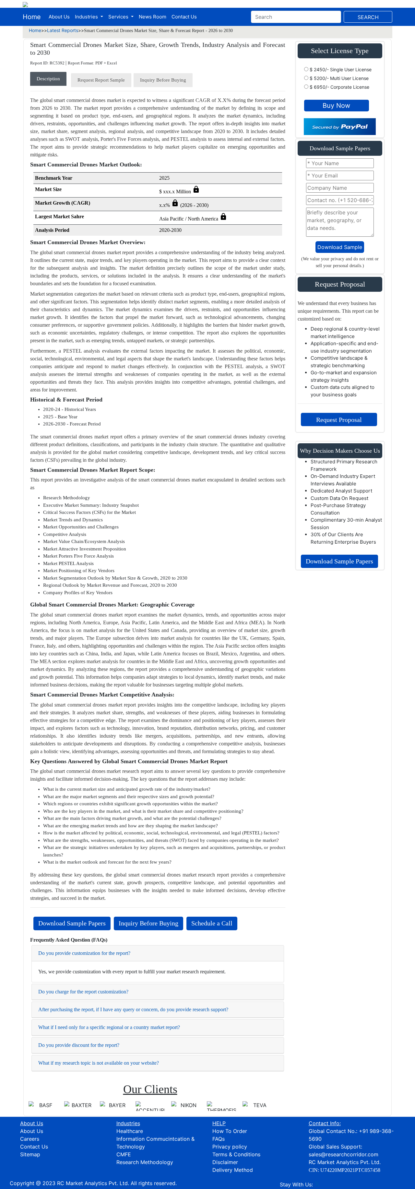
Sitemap (30, 1154)
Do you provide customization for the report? (84, 953)
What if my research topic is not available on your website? (98, 1063)
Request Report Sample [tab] (101, 80)
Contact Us (184, 17)
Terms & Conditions (236, 1154)
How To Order (229, 1131)
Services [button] (119, 17)
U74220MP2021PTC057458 (350, 1170)
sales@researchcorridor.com (343, 1154)
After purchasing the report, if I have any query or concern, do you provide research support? (133, 1009)
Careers (29, 1139)
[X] (317, 1184)
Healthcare (129, 1131)
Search (368, 17)
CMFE (123, 1154)
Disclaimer (225, 1162)
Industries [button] (87, 17)
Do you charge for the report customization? (83, 991)
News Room (152, 17)
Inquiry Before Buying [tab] (163, 80)
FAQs (218, 1139)
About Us (59, 17)
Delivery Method (232, 1170)
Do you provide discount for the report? (78, 1045)
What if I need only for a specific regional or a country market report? (109, 1027)
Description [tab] (48, 78)
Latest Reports (62, 30)
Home (32, 17)
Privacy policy (229, 1146)
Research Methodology (144, 1162)
